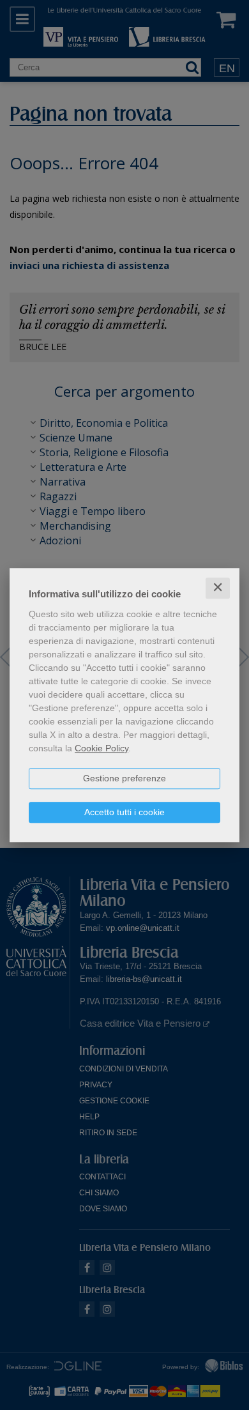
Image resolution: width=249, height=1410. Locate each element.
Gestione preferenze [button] (124, 778)
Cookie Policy (101, 748)
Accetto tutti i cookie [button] (124, 812)
